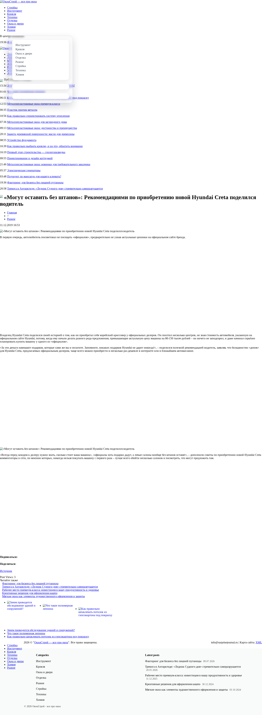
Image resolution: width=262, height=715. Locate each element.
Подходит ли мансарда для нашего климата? (34, 176)
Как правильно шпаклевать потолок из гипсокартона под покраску (48, 636)
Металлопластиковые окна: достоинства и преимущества (42, 127)
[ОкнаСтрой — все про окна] (18, 1)
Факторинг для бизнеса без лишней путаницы (35, 182)
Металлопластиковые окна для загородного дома (37, 121)
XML (259, 642)
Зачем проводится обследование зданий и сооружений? (41, 630)
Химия (11, 26)
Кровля (11, 13)
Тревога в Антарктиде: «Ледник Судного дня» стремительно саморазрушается (55, 188)
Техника (12, 17)
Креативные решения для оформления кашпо (29, 593)
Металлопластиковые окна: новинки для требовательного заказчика (48, 164)
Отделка (12, 20)
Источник (6, 570)
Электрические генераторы (23, 170)
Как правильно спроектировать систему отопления (38, 115)
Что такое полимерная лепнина (26, 633)
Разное (11, 30)
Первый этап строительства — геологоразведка (36, 152)
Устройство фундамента (21, 140)
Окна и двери (15, 23)
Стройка (12, 7)
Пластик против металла (22, 109)
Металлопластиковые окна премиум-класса (33, 103)
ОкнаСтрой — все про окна (51, 642)
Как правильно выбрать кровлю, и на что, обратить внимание (45, 146)
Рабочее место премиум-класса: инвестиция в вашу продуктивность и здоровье (50, 589)
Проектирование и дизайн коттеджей (30, 158)
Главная (12, 212)
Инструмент (14, 10)
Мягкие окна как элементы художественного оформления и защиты (43, 596)
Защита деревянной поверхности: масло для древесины (41, 134)
